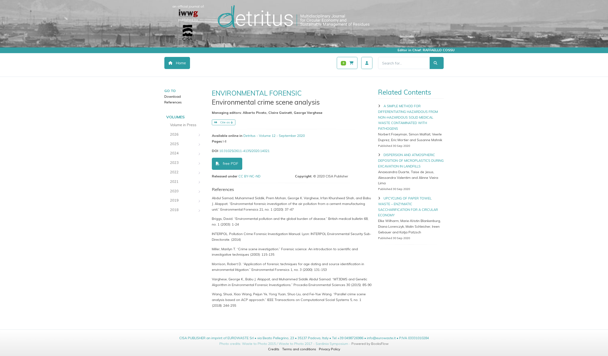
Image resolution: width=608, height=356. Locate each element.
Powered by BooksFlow (370, 344)
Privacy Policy (329, 349)
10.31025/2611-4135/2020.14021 (244, 151)
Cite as (225, 122)
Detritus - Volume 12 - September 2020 (274, 136)
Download (172, 96)
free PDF (230, 163)
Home (180, 63)
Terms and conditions (299, 349)
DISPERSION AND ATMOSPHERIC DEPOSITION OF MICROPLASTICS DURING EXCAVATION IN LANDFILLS (411, 160)
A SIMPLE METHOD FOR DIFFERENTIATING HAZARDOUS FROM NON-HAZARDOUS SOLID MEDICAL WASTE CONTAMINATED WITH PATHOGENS (408, 117)
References (173, 102)
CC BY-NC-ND (249, 176)
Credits (273, 349)
